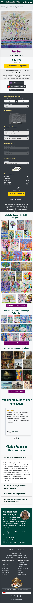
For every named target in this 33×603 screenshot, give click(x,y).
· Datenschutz (5, 568)
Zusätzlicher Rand (8, 104)
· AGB (3, 566)
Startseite (3, 6)
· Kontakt (4, 562)
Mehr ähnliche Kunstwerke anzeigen (16, 305)
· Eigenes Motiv (21, 562)
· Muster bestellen (22, 574)
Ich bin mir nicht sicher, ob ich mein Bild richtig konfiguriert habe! (16, 500)
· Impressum (5, 564)
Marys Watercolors (7, 8)
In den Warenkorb (17, 194)
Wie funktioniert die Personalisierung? (15, 457)
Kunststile (9, 6)
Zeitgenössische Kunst (18, 6)
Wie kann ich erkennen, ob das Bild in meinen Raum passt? (15, 487)
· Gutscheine (20, 572)
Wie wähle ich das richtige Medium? (15, 494)
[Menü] (2, 2)
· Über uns (4, 574)
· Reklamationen (6, 572)
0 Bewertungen (19, 90)
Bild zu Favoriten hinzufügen (17, 86)
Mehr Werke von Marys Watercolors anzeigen (16, 343)
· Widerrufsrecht (5, 570)
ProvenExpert (13, 431)
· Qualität (20, 566)
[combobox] (16, 106)
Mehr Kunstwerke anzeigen (17, 391)
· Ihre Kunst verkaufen (22, 564)
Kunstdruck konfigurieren (17, 66)
